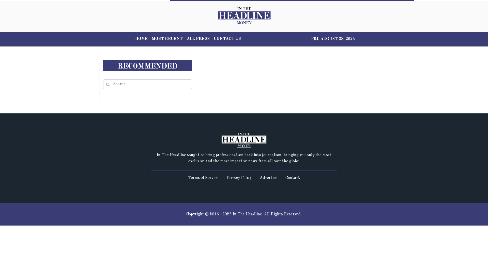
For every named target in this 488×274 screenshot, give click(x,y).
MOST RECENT (167, 39)
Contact (292, 178)
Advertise (268, 178)
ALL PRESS (198, 39)
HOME (141, 39)
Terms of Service (203, 178)
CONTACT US (227, 39)
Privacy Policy (239, 178)
